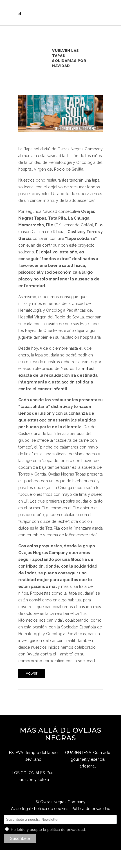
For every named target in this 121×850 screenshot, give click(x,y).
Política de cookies (51, 808)
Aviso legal (21, 808)
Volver (31, 673)
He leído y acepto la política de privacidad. (48, 829)
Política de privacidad (90, 808)
